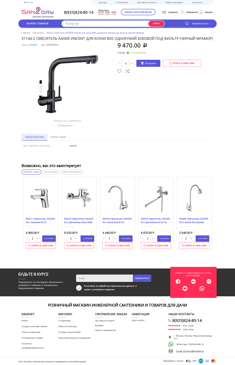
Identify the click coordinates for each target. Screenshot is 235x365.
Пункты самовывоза (105, 330)
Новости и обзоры (67, 326)
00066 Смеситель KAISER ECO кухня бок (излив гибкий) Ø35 (193, 220)
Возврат (99, 325)
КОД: (43, 45)
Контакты (197, 2)
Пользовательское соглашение (74, 337)
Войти (25, 320)
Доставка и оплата (147, 2)
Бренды (103, 2)
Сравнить (127, 71)
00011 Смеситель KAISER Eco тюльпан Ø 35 (40, 220)
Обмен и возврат (174, 2)
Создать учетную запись (34, 326)
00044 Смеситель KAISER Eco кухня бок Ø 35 (117, 220)
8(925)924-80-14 (78, 12)
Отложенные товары (32, 337)
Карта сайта (138, 320)
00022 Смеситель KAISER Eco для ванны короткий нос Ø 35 (78, 220)
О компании (122, 2)
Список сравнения (31, 332)
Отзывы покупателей (69, 332)
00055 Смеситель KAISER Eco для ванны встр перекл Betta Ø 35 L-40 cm (155, 220)
